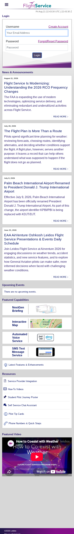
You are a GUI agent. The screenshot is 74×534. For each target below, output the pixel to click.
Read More (60, 116)
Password (12, 41)
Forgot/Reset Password (53, 41)
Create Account (58, 26)
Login (37, 55)
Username (12, 26)
